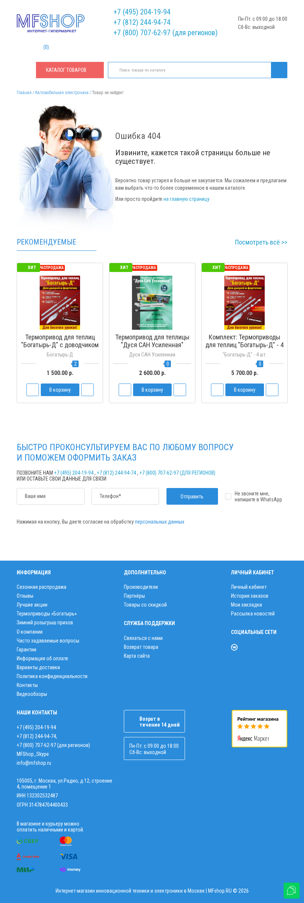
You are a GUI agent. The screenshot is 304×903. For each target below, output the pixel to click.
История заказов (249, 596)
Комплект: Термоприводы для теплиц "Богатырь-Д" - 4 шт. (244, 344)
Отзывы (25, 596)
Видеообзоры (32, 694)
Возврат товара (141, 647)
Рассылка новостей (253, 614)
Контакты (27, 685)
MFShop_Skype (33, 754)
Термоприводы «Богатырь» (47, 614)
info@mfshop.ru (34, 763)
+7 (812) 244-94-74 (142, 22)
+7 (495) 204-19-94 (142, 11)
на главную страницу (186, 199)
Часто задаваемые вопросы (48, 641)
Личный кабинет (249, 587)
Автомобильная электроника (62, 92)
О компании (30, 632)
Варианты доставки (38, 667)
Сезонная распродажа (41, 587)
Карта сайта (137, 656)
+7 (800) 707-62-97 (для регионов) (165, 32)
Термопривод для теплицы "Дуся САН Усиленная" (152, 341)
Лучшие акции (32, 605)
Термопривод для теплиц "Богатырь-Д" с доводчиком (60, 341)
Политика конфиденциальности (52, 676)
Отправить (192, 496)
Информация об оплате (42, 658)
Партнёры (134, 596)
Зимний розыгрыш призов (45, 622)
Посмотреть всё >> (261, 242)
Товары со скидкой (145, 605)
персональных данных (159, 522)
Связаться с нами (143, 638)
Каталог (66, 70)
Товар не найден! (107, 92)
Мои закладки (246, 605)
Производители (141, 587)
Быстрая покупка (60, 359)
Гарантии (26, 650)
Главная (24, 92)
